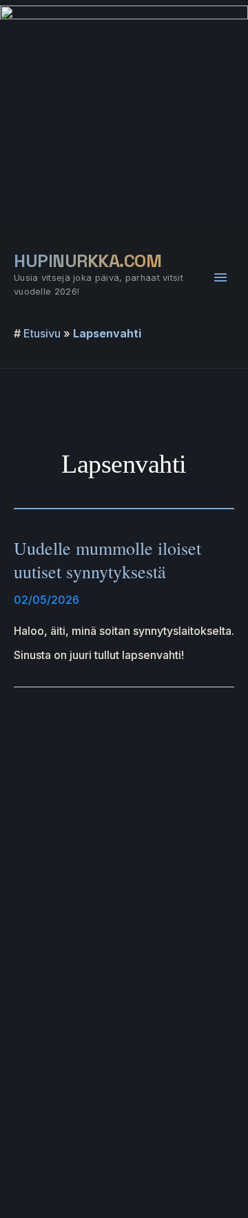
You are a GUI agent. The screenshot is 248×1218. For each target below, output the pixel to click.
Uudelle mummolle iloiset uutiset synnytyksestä (107, 559)
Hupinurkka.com (87, 261)
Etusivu (42, 333)
